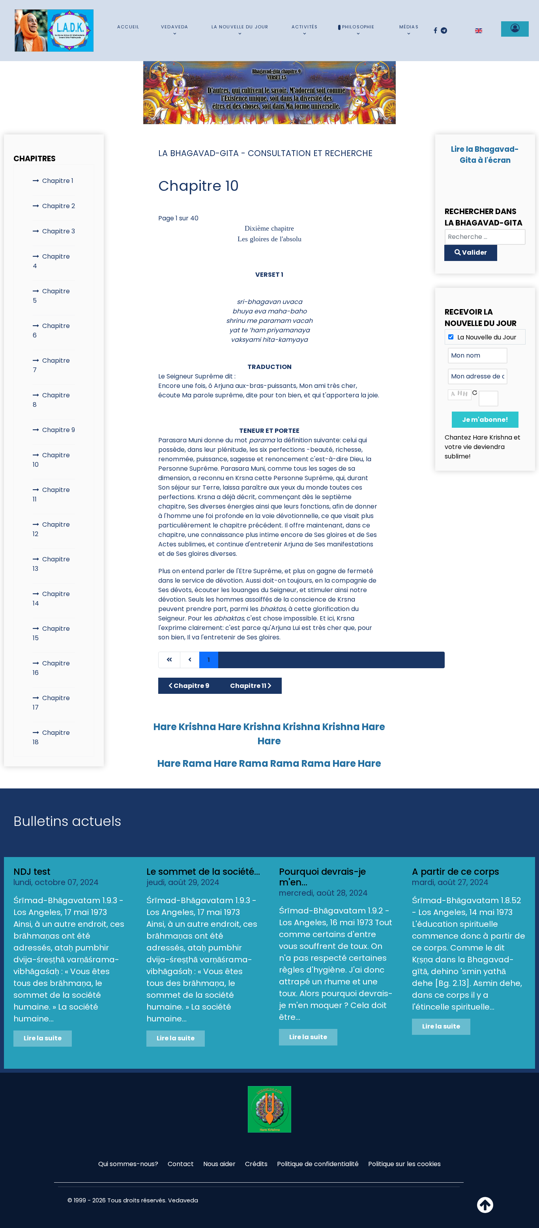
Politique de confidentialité (318, 1163)
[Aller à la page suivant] (413, 660)
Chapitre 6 (51, 330)
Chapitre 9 (58, 429)
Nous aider (219, 1163)
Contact (181, 1163)
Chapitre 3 (58, 231)
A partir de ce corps (455, 871)
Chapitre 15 (51, 633)
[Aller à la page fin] (434, 660)
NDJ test (32, 871)
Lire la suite (43, 1038)
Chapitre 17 (51, 702)
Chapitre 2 (58, 206)
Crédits (256, 1163)
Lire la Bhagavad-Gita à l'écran (485, 155)
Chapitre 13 (51, 564)
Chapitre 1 (57, 180)
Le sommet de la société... (203, 871)
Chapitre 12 (51, 529)
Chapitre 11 (51, 494)
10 (392, 659)
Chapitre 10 (51, 460)
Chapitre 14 (51, 598)
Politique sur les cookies (404, 1163)
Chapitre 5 (51, 296)
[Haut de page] (485, 1209)
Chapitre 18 (51, 737)
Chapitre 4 (51, 261)
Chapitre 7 (51, 365)
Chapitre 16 (51, 668)
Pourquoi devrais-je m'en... (322, 877)
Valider (474, 252)
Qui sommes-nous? (128, 1163)
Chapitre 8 (51, 400)
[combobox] (485, 237)
